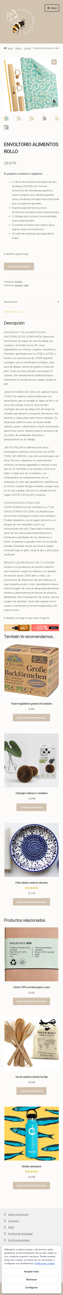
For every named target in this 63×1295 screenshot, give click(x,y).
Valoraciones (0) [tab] (13, 311)
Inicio (10, 48)
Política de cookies (19, 1240)
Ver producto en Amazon (31, 717)
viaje (26, 285)
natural (18, 285)
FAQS (11, 1227)
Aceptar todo (31, 1271)
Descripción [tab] (10, 301)
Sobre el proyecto (18, 1214)
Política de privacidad (20, 1233)
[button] (54, 62)
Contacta (13, 1220)
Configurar (31, 1287)
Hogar (18, 48)
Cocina (27, 48)
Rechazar (31, 1279)
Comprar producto (19, 266)
